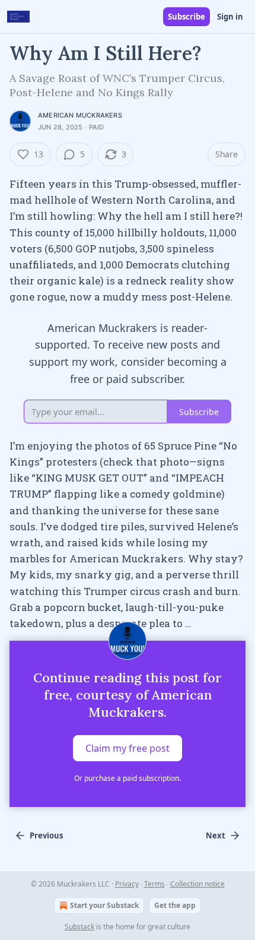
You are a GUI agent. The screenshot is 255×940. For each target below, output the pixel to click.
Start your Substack (104, 905)
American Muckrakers (80, 115)
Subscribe (186, 16)
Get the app (175, 905)
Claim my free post (127, 748)
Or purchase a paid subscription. (127, 778)
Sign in (230, 16)
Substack (79, 927)
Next (215, 835)
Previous (46, 835)
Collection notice (197, 884)
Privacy (127, 884)
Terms (154, 884)
